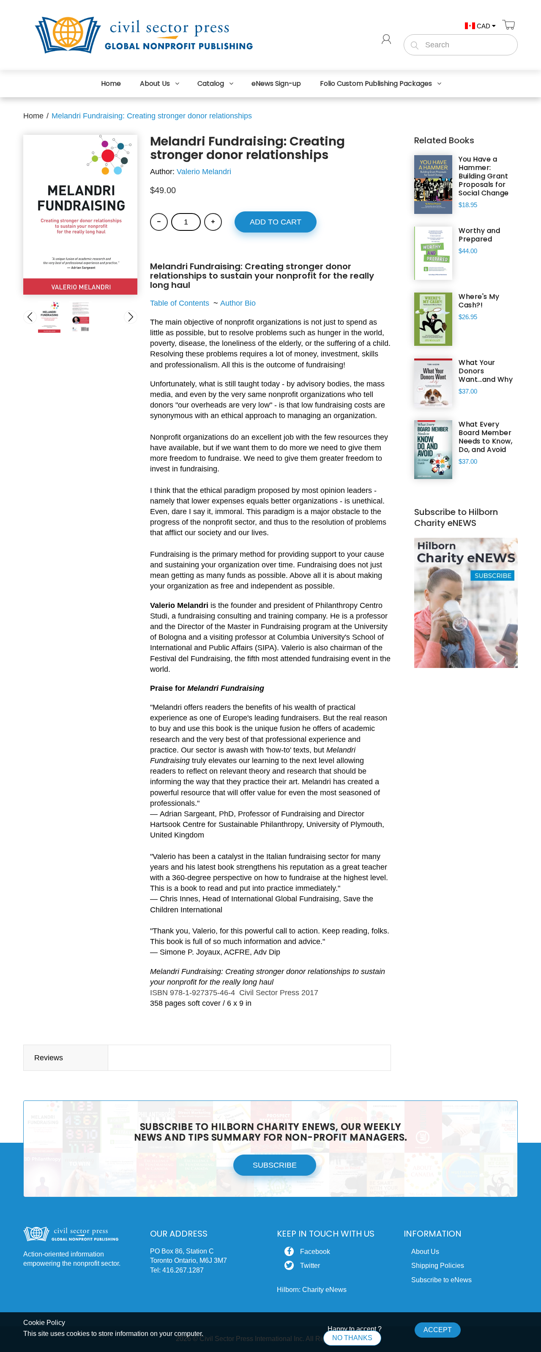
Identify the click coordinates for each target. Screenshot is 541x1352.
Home (33, 116)
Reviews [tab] (48, 1058)
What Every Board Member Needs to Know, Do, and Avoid (485, 437)
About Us (425, 1251)
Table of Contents (179, 303)
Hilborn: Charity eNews (312, 1289)
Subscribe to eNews (441, 1280)
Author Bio (237, 303)
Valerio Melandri (204, 171)
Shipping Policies (437, 1265)
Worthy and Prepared (479, 235)
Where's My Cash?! (479, 301)
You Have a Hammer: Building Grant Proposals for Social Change (484, 176)
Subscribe (275, 1165)
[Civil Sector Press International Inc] (143, 33)
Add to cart (275, 222)
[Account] (386, 39)
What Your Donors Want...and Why (486, 371)
